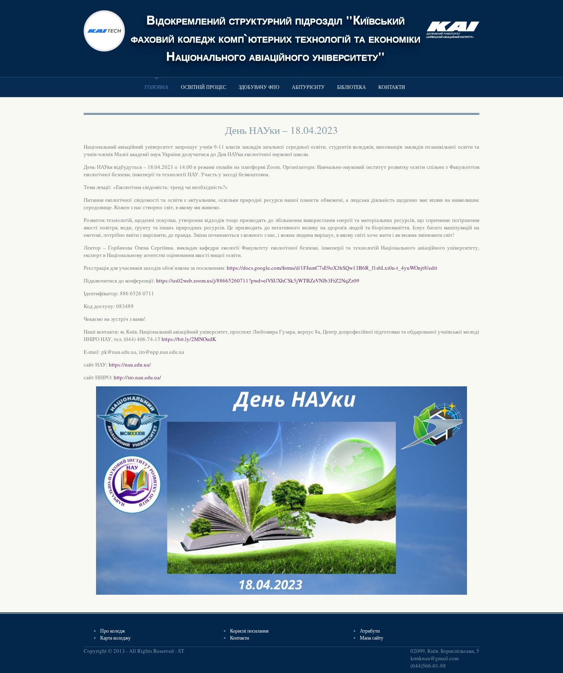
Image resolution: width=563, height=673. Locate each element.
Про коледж (112, 630)
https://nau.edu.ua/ (130, 364)
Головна (157, 87)
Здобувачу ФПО (259, 87)
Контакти (391, 87)
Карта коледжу (115, 637)
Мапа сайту (371, 637)
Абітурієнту (308, 87)
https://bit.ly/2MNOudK (189, 339)
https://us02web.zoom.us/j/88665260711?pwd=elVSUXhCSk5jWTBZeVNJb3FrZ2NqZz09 (257, 280)
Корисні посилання (249, 630)
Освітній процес (203, 87)
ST (181, 650)
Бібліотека (351, 87)
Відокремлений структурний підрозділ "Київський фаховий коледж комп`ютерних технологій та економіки (275, 28)
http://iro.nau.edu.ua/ (137, 377)
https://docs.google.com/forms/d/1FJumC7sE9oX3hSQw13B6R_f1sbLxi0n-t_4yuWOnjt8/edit (332, 267)
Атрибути (370, 630)
